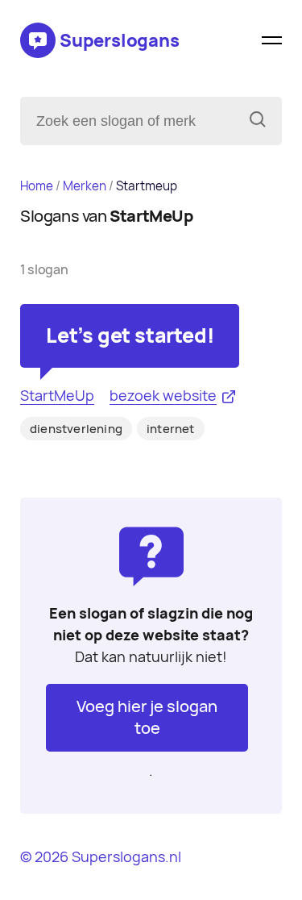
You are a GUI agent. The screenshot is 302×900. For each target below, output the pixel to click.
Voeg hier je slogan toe (147, 717)
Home (36, 185)
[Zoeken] (258, 121)
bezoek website (163, 395)
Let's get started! (129, 335)
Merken (84, 185)
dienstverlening (76, 429)
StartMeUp (57, 395)
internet (171, 429)
